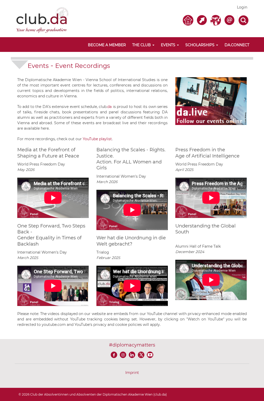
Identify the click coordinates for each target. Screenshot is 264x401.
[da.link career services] (203, 19)
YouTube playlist (97, 139)
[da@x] (141, 354)
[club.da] (42, 19)
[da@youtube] (150, 354)
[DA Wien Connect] (216, 19)
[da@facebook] (114, 354)
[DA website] (189, 19)
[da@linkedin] (132, 354)
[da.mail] (230, 19)
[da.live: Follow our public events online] (211, 100)
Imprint (132, 372)
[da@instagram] (123, 354)
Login (242, 7)
